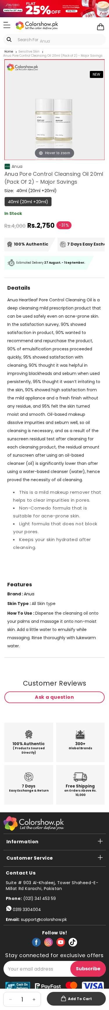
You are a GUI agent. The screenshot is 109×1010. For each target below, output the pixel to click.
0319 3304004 (27, 909)
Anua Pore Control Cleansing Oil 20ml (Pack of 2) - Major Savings (53, 56)
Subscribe (88, 968)
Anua (17, 166)
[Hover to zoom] (54, 109)
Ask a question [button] (54, 697)
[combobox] (54, 39)
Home (8, 52)
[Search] (10, 39)
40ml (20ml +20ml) (28, 202)
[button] (6, 25)
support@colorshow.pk (44, 919)
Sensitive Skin (29, 52)
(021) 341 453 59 (39, 898)
